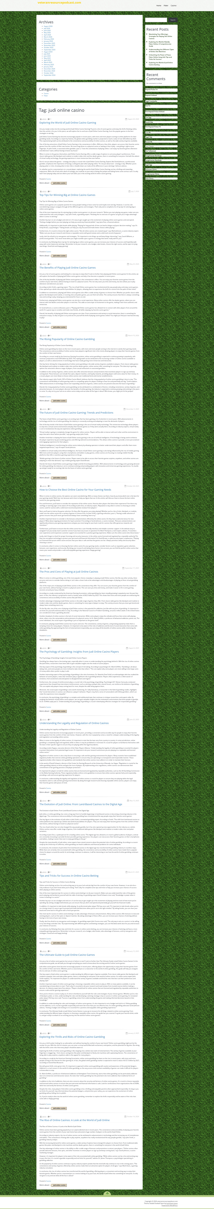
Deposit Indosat (151, 95)
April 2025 (47, 60)
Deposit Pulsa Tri (151, 89)
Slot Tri (147, 106)
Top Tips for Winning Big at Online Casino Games (67, 195)
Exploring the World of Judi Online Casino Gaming (68, 122)
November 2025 (49, 45)
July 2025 (47, 54)
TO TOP (107, 1192)
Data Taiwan (149, 146)
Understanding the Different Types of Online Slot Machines (161, 50)
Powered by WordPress (170, 1205)
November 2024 (49, 71)
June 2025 (47, 56)
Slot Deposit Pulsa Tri (153, 127)
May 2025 (47, 58)
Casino (173, 5)
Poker (166, 5)
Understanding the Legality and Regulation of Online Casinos (74, 723)
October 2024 (48, 73)
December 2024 (49, 69)
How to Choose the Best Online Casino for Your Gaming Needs (75, 489)
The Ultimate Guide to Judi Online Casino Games (67, 954)
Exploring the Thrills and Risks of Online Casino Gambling (72, 1036)
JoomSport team (172, 1203)
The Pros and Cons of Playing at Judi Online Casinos (69, 571)
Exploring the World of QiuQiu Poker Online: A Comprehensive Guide (160, 44)
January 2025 (48, 67)
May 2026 (47, 33)
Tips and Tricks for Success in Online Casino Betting (69, 875)
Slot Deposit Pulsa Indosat (154, 112)
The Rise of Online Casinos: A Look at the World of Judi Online (75, 1120)
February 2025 (49, 65)
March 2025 (48, 62)
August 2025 (48, 52)
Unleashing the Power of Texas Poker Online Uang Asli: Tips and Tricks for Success (160, 57)
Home (158, 5)
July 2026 (47, 28)
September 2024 (49, 75)
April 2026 (47, 35)
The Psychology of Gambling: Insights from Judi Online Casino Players (79, 651)
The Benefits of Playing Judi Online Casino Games (68, 267)
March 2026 (48, 37)
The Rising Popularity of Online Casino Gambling (67, 339)
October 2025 (48, 47)
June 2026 (47, 30)
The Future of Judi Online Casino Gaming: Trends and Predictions (76, 412)
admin (44, 119)
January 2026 (48, 41)
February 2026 (49, 39)
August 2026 (48, 26)
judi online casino (59, 183)
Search (147, 16)
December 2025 (49, 43)
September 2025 (49, 50)
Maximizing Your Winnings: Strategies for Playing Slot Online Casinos (160, 36)
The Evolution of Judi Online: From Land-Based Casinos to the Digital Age (81, 804)
